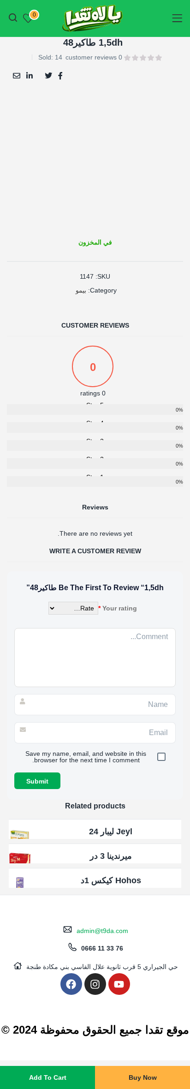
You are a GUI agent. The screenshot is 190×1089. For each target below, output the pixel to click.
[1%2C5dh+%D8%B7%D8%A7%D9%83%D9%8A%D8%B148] (48, 75)
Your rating (117, 608)
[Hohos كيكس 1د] (20, 886)
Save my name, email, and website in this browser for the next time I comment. (85, 756)
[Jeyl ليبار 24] (20, 837)
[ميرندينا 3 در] (20, 862)
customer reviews (93, 57)
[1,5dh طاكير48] (60, 75)
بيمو (81, 290)
